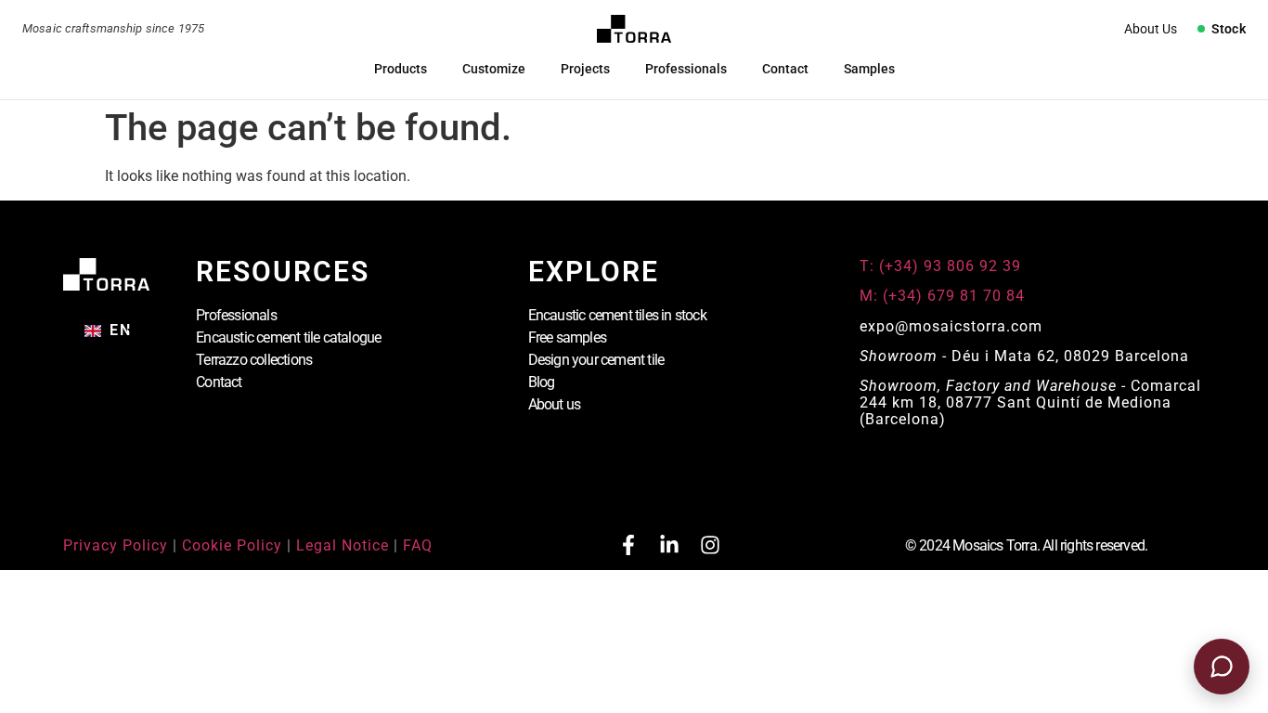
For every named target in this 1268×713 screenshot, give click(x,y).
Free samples (567, 337)
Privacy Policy (115, 545)
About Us (1150, 28)
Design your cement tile (596, 360)
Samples (869, 68)
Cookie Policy (232, 545)
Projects (585, 68)
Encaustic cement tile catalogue (288, 337)
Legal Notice (342, 545)
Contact (785, 68)
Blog (541, 382)
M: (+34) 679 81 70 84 (942, 296)
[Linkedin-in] (669, 545)
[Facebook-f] (628, 545)
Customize (493, 68)
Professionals (686, 68)
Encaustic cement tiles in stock (617, 315)
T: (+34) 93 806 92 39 (943, 266)
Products (400, 68)
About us (554, 404)
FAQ (418, 545)
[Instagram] (710, 545)
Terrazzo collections (254, 360)
